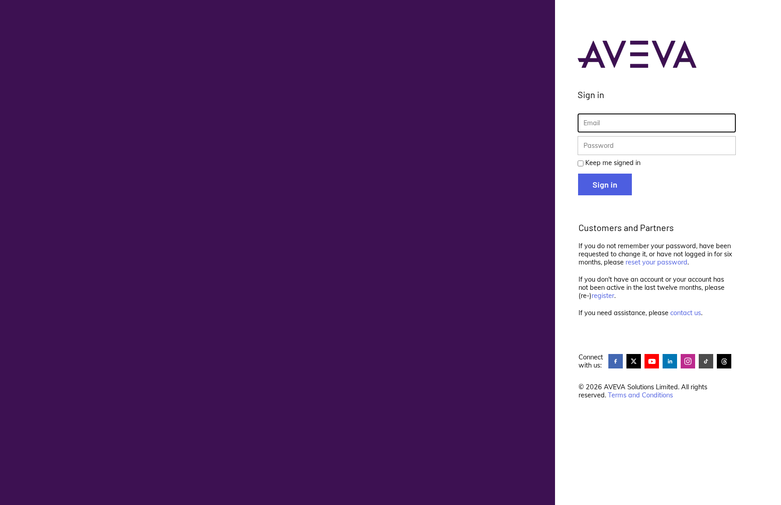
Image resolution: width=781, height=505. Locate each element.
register (603, 296)
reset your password (656, 262)
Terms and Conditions (640, 395)
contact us (685, 313)
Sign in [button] (605, 184)
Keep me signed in (612, 163)
